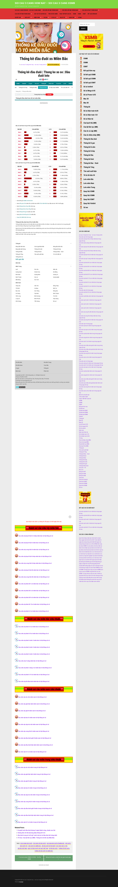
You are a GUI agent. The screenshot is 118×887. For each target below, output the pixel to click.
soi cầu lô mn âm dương (93, 575)
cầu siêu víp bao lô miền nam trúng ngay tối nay (91, 363)
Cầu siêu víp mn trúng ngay (22, 14)
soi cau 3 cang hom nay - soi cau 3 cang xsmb (33, 64)
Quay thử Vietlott (89, 203)
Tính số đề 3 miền (53, 14)
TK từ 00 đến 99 (89, 175)
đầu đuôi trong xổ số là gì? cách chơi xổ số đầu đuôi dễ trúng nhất (37, 835)
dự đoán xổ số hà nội (84, 549)
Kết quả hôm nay (92, 14)
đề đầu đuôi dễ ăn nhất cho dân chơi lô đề (54, 846)
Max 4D (86, 103)
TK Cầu (45, 17)
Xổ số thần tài (88, 119)
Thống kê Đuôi (88, 159)
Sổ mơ (80, 17)
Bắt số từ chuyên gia (40, 14)
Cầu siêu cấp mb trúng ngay (70, 10)
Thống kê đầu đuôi (64, 848)
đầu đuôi (68, 843)
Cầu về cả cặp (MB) (90, 131)
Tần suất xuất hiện (90, 171)
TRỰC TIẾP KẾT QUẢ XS (65, 14)
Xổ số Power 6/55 (89, 95)
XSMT (84, 14)
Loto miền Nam (88, 183)
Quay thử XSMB (88, 191)
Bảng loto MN (82, 473)
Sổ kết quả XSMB (89, 75)
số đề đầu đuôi (53, 848)
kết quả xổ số (91, 561)
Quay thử (71, 17)
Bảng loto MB (82, 475)
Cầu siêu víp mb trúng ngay (50, 10)
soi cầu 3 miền (96, 573)
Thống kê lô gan (89, 143)
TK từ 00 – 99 (82, 467)
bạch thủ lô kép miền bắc (85, 538)
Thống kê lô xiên (89, 147)
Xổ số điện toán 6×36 (84, 436)
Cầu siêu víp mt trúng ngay (90, 10)
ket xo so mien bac (94, 551)
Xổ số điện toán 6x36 (90, 111)
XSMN (79, 14)
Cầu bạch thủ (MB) (90, 123)
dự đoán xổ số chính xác (96, 547)
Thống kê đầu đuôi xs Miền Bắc (44, 851)
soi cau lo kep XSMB (94, 567)
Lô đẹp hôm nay (86, 563)
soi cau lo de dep (95, 565)
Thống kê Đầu (88, 155)
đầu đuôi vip (24, 846)
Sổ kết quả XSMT (89, 83)
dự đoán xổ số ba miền (94, 546)
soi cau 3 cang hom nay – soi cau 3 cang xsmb (45, 3)
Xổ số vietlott (88, 87)
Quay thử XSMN (88, 195)
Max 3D (86, 99)
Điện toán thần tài (83, 432)
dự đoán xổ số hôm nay (95, 549)
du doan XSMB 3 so (84, 546)
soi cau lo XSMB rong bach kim (89, 571)
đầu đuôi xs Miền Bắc (34, 846)
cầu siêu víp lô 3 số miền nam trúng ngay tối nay (91, 365)
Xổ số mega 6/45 (83, 426)
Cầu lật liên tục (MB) (90, 127)
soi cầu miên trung (97, 577)
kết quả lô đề (84, 561)
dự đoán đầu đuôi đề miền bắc (55, 843)
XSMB (74, 14)
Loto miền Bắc (88, 179)
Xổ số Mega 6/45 (89, 91)
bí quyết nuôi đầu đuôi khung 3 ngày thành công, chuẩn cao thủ (36, 830)
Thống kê (53, 17)
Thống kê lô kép (89, 151)
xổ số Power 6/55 (83, 424)
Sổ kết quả (18, 17)
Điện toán (37, 17)
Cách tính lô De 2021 (89, 540)
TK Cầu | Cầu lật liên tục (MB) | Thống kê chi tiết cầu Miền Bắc (36, 838)
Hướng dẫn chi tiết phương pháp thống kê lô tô (31, 833)
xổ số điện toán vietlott (94, 581)
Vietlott (27, 17)
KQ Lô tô (62, 17)
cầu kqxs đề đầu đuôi (39, 843)
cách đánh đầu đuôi (26, 843)
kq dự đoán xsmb (85, 557)
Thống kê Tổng (88, 167)
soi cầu (91, 573)
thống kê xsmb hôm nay (93, 579)
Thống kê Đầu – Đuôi (90, 163)
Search (83, 28)
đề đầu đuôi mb (22, 848)
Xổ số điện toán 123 (90, 115)
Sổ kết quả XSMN (89, 79)
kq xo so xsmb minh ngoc (88, 559)
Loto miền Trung (89, 187)
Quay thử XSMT (88, 199)
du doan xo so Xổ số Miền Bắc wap (93, 544)
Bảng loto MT (82, 471)
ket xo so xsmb (93, 553)
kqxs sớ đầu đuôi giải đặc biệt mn (38, 848)
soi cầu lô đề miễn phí (87, 577)
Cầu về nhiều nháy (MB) (91, 135)
